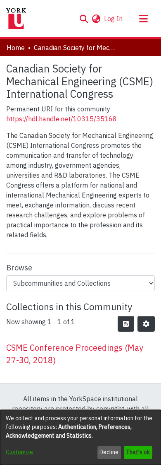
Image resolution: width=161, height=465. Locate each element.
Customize (19, 452)
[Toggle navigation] (143, 19)
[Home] (16, 18)
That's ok (138, 452)
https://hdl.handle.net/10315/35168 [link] (61, 119)
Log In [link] (113, 18)
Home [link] (16, 47)
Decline (108, 452)
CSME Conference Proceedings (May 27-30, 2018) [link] (74, 354)
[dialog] (80, 437)
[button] (83, 19)
